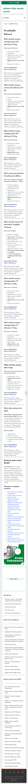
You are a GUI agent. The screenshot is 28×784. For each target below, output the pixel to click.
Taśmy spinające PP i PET (13, 538)
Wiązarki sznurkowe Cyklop (14, 518)
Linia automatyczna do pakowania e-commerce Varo (13, 726)
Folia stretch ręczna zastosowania (13, 613)
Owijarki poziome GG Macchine (15, 517)
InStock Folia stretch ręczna (13, 10)
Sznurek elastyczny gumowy (14, 542)
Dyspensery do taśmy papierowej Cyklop (14, 747)
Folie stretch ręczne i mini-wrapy (15, 533)
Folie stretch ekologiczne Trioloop (13, 757)
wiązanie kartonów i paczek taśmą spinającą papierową (13, 635)
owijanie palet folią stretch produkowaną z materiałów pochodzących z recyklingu (14, 640)
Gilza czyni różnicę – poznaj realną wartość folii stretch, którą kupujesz (13, 600)
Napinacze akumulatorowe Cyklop (13, 741)
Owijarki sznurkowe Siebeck (11, 718)
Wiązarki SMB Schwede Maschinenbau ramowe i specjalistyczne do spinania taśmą (14, 508)
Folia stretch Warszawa (10, 607)
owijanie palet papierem (10, 644)
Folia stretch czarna (9, 610)
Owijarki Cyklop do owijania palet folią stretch (14, 496)
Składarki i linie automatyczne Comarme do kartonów (14, 503)
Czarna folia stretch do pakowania (13, 604)
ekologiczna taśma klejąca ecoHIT (13, 672)
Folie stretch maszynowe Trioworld (13, 751)
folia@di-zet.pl (12, 69)
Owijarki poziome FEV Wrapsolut (12, 712)
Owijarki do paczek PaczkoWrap (12, 730)
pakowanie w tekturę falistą (11, 666)
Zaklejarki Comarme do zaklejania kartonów (13, 500)
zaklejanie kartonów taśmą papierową (13, 632)
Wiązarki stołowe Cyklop (13, 524)
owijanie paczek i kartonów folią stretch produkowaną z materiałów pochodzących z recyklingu (14, 649)
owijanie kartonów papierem (11, 654)
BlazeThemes (14, 780)
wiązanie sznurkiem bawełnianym (12, 669)
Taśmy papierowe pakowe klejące (15, 540)
